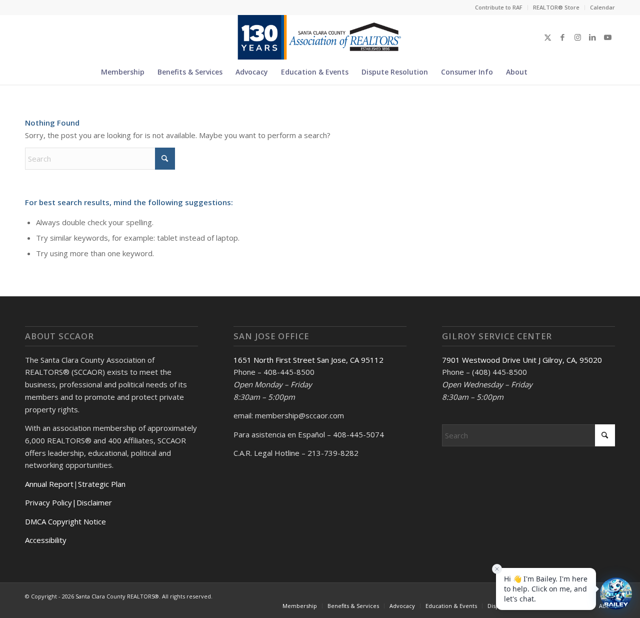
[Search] (540, 72)
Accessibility (45, 540)
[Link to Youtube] (607, 37)
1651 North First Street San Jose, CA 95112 (309, 360)
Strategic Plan (102, 484)
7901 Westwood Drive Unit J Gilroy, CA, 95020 (522, 360)
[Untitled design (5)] (320, 37)
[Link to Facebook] (562, 37)
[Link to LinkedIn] (592, 37)
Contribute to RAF (498, 7)
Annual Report (49, 484)
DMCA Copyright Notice (65, 521)
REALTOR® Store (556, 7)
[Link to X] (547, 37)
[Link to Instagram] (577, 37)
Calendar (602, 7)
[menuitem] (499, 7)
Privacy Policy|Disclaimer (68, 502)
